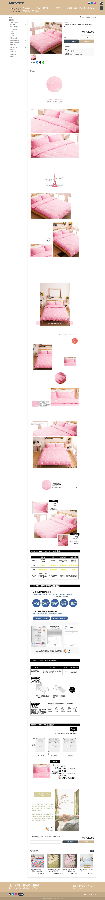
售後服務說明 (26, 888)
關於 (11, 885)
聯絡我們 (11, 887)
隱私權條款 (35, 888)
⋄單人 (12, 31)
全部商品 (17, 885)
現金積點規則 (35, 887)
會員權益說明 (35, 885)
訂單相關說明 (18, 888)
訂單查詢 (18, 887)
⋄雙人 (12, 33)
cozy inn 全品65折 (15, 22)
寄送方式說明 (26, 887)
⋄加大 (12, 35)
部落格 (10, 888)
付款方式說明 (26, 885)
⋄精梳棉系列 (14, 29)
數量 (65, 37)
